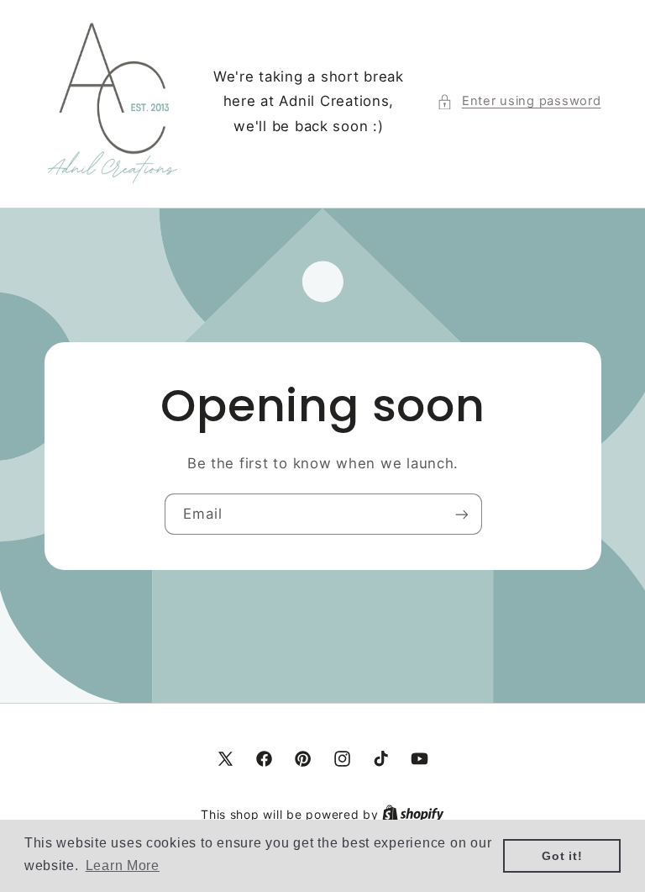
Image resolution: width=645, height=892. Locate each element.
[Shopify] (413, 814)
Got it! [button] (562, 856)
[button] (518, 102)
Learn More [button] (123, 865)
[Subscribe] (461, 514)
